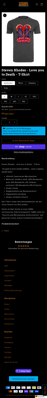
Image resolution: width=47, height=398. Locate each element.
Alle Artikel (9, 319)
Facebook (8, 338)
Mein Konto (9, 314)
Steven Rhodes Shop (17, 395)
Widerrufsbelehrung (13, 290)
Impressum (9, 276)
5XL (23, 101)
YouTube (7, 352)
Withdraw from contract (23, 379)
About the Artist (11, 362)
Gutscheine (9, 324)
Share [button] (6, 231)
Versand (11, 109)
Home (6, 304)
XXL (34, 97)
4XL (15, 101)
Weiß (20, 83)
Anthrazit (8, 83)
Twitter (7, 347)
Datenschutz (9, 271)
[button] (4, 4)
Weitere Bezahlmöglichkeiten (23, 152)
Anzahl (4, 118)
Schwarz (32, 83)
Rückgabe (8, 285)
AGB (6, 266)
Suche (6, 309)
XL (26, 97)
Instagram (8, 342)
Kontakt (7, 357)
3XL (5, 101)
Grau (6, 88)
